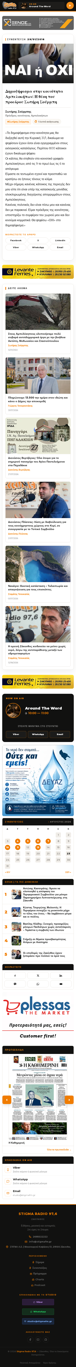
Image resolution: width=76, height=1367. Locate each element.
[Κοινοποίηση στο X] (38, 975)
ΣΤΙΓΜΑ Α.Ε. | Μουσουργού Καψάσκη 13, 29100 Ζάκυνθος (40, 1246)
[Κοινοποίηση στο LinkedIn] (61, 975)
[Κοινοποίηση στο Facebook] (15, 975)
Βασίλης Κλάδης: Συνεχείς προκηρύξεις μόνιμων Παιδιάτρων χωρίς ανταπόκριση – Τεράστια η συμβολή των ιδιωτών (47, 926)
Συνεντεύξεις (39, 1267)
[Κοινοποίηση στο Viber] (15, 983)
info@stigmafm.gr (40, 1241)
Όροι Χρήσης (49, 1362)
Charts (39, 1279)
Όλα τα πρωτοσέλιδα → (59, 1149)
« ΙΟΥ (7, 872)
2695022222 (40, 1236)
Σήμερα (40, 1262)
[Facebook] (30, 1340)
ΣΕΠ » (68, 872)
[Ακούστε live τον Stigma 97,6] (70, 5)
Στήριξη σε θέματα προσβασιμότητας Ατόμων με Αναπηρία (44, 941)
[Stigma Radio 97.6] (9, 5)
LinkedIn (60, 240)
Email (60, 247)
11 (18, 847)
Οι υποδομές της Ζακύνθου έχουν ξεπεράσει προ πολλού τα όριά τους (44, 954)
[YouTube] (38, 1340)
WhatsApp (38, 247)
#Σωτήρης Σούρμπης (18, 121)
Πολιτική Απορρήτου (30, 1362)
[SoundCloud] (46, 1340)
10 (7, 847)
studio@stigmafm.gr (39, 1321)
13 (38, 847)
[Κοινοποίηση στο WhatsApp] (38, 983)
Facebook (15, 240)
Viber (16, 247)
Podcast (39, 1285)
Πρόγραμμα (39, 1273)
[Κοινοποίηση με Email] (61, 983)
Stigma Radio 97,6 (27, 1351)
